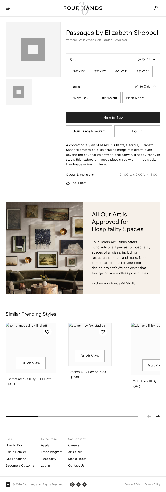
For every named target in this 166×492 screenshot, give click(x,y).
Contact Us (76, 465)
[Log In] (156, 8)
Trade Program (51, 452)
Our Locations (16, 459)
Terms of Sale (132, 484)
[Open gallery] (33, 49)
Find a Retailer (16, 452)
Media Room (77, 459)
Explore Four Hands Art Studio (114, 283)
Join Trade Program (89, 131)
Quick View (30, 363)
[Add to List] (47, 331)
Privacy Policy (152, 484)
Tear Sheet (78, 183)
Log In (137, 131)
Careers (73, 445)
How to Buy (113, 118)
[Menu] (8, 8)
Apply (45, 445)
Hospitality (48, 459)
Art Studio (75, 452)
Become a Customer (20, 465)
